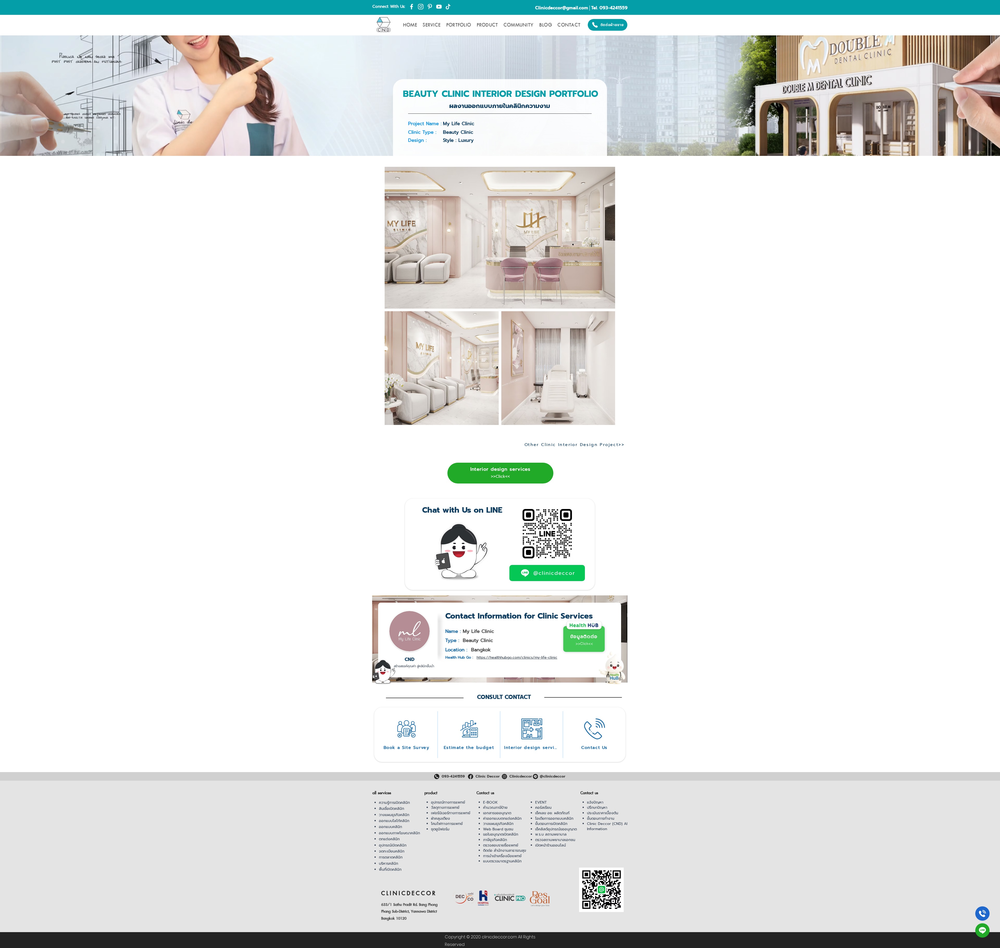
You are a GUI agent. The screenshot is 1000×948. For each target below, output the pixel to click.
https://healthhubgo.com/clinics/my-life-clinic (517, 657)
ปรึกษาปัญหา (597, 807)
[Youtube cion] (439, 6)
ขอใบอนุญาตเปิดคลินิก (500, 834)
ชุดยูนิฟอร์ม (440, 829)
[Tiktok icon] (448, 6)
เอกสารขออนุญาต (497, 813)
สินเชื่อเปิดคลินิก (391, 808)
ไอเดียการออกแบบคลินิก (554, 818)
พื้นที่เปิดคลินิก (390, 869)
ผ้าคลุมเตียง (440, 818)
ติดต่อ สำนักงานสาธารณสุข (504, 850)
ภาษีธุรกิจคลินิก (495, 840)
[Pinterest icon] (430, 6)
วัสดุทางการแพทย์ (445, 807)
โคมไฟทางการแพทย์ (447, 823)
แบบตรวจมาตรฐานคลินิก (502, 861)
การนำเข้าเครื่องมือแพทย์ (502, 856)
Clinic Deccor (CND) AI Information (607, 826)
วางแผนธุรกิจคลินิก (394, 815)
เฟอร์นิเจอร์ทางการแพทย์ (450, 813)
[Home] (982, 913)
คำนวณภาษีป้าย (495, 807)
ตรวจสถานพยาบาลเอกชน (555, 840)
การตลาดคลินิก (391, 857)
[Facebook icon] (411, 6)
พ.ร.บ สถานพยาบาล (551, 834)
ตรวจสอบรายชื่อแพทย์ (500, 845)
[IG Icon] (420, 6)
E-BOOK (490, 802)
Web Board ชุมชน (498, 829)
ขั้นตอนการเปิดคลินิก (551, 823)
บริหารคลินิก (388, 863)
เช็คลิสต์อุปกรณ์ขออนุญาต (556, 829)
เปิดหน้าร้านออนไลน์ (550, 845)
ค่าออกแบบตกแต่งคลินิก (502, 818)
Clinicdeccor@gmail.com (561, 7)
